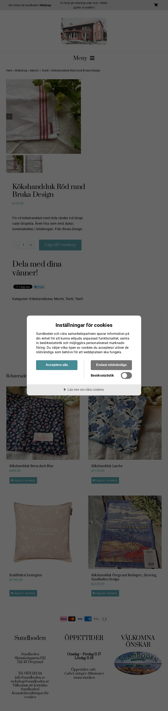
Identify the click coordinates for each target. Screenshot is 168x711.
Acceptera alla (57, 365)
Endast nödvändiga (111, 365)
